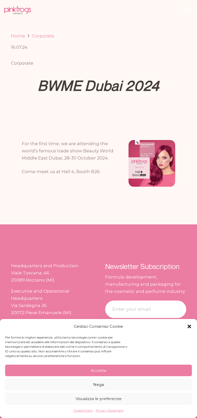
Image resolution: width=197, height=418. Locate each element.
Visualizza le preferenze (99, 398)
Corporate (22, 63)
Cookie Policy (83, 410)
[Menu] (189, 10)
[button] (189, 326)
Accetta (98, 370)
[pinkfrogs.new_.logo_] (17, 10)
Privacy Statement (110, 410)
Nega (98, 384)
